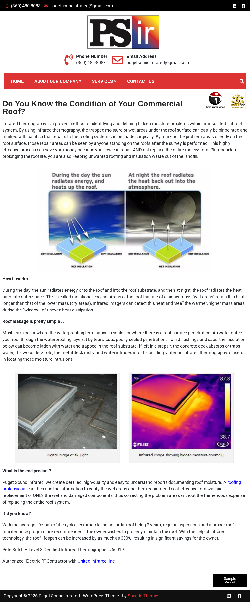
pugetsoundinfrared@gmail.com (81, 5)
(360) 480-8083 (26, 5)
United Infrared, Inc (96, 560)
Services (102, 81)
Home (17, 81)
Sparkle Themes (143, 595)
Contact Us (140, 81)
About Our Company (57, 81)
